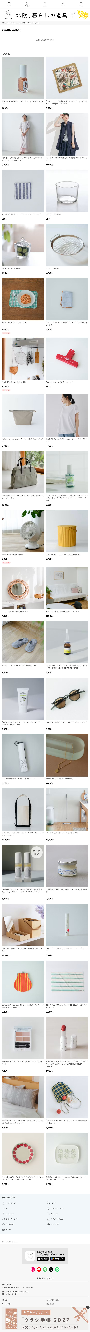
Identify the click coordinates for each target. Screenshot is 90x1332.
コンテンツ (45, 6)
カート (63, 6)
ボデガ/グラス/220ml (53, 214)
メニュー (81, 6)
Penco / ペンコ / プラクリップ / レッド (59, 382)
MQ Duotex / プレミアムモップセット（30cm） (62, 833)
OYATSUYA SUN (12, 1241)
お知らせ (4, 1300)
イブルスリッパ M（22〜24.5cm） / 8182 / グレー (19, 665)
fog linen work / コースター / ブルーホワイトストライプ (21, 214)
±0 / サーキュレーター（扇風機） (13, 554)
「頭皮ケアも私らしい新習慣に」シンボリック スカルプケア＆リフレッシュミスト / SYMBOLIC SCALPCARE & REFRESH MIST (67, 498)
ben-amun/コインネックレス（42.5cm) (59, 779)
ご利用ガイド (6, 1304)
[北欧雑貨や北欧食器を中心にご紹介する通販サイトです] (45, 14)
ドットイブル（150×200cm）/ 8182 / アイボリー (62, 611)
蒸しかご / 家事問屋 (53, 268)
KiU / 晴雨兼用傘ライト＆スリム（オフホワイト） (18, 779)
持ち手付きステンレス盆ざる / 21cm (14, 382)
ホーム (9, 6)
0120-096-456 (28, 1287)
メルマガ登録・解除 (52, 1300)
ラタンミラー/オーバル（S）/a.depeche (15, 611)
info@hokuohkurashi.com (10, 1287)
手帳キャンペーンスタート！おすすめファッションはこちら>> (20, 23)
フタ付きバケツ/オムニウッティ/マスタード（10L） (63, 554)
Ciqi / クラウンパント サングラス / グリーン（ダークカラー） (66, 722)
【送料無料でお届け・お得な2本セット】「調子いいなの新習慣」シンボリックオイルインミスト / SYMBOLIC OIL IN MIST (22, 891)
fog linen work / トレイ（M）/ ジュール (15, 322)
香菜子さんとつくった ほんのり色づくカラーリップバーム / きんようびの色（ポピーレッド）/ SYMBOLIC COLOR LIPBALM (66, 1063)
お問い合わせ (50, 1304)
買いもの (27, 6)
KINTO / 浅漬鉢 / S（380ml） (11, 268)
